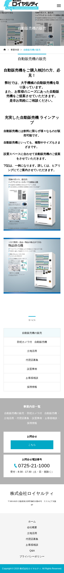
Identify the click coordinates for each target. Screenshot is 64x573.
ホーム (32, 521)
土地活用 (32, 533)
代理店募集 (32, 539)
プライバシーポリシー (32, 556)
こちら (32, 444)
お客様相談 (32, 544)
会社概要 (32, 527)
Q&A (32, 550)
